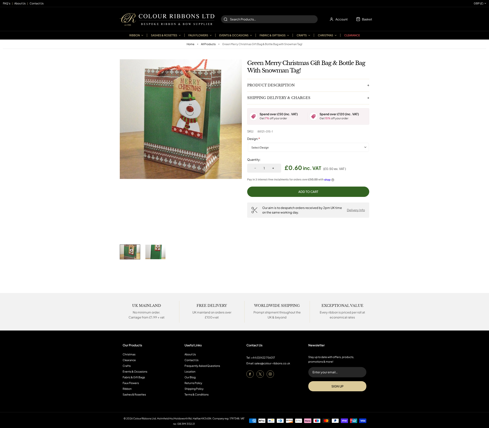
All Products (208, 44)
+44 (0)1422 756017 (263, 357)
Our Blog (190, 377)
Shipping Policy (194, 388)
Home (190, 44)
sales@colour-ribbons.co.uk (272, 363)
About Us (190, 354)
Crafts (127, 365)
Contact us (37, 3)
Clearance (352, 35)
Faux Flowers (131, 383)
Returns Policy (193, 383)
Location (190, 371)
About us (20, 3)
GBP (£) (478, 3)
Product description (271, 85)
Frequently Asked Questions (202, 365)
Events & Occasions (135, 371)
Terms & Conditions (197, 394)
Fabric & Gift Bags (134, 377)
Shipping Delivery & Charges (278, 98)
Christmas (129, 354)
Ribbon (127, 388)
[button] (130, 251)
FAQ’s (6, 3)
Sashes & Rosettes (134, 394)
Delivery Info (356, 210)
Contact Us (191, 360)
